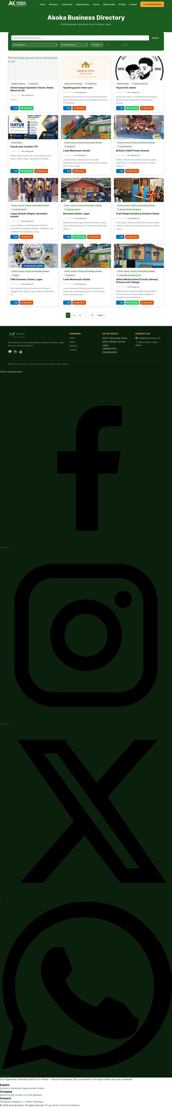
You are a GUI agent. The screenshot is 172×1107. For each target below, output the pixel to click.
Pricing (122, 4)
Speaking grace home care (78, 87)
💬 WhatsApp (26, 108)
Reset (125, 45)
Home (42, 4)
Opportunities (82, 4)
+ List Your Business (152, 4)
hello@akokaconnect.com (149, 338)
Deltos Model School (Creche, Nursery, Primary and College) (137, 281)
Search (155, 38)
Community (67, 4)
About (72, 342)
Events (96, 4)
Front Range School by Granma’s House (137, 213)
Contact (133, 4)
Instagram (16, 1101)
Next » (101, 315)
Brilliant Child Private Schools (132, 150)
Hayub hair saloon (126, 87)
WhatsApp (38, 1101)
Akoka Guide (109, 4)
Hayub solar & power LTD (24, 146)
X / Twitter (27, 1101)
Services (73, 346)
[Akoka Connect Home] (17, 4)
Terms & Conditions (70, 1105)
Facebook (5, 1101)
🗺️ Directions (79, 108)
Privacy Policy (52, 1105)
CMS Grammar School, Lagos (26, 279)
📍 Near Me (112, 45)
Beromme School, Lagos (76, 213)
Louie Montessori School (76, 150)
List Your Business (32, 1095)
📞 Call (14, 108)
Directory (53, 4)
